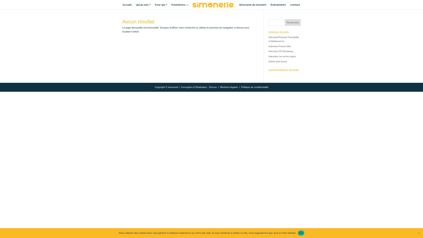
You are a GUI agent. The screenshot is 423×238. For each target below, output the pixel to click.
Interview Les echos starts (282, 56)
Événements (278, 5)
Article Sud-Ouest (278, 61)
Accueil (127, 5)
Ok (301, 233)
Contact (295, 5)
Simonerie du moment (252, 5)
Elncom (213, 87)
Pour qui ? (161, 5)
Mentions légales (229, 87)
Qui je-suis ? (143, 5)
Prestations (178, 5)
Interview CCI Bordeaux (281, 51)
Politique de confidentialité (254, 87)
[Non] (419, 233)
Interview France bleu (280, 46)
